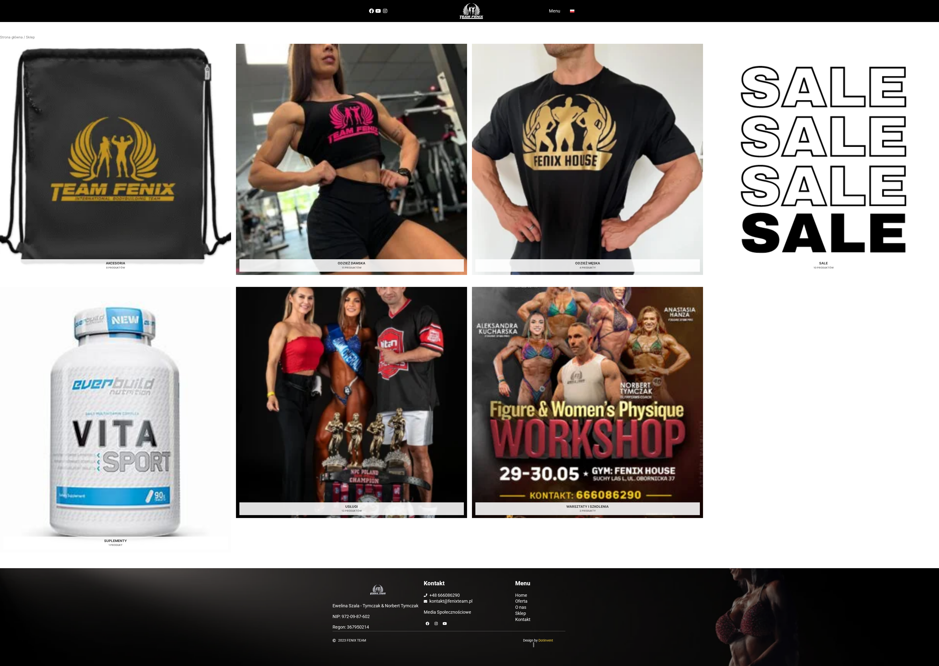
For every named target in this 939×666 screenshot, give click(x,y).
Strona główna (11, 37)
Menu (554, 10)
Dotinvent (545, 640)
